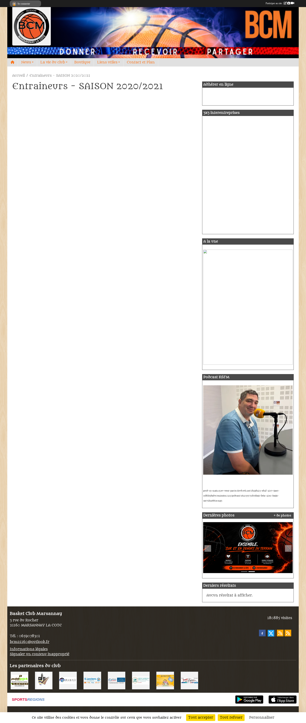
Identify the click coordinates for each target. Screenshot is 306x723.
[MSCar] (189, 680)
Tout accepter (200, 718)
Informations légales (29, 649)
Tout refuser (231, 718)
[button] (207, 549)
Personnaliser (261, 718)
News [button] (26, 62)
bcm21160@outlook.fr (29, 642)
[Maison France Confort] (117, 680)
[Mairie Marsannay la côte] (44, 680)
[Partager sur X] (271, 633)
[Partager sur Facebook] (262, 633)
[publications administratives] (248, 548)
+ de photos (282, 515)
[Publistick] (19, 680)
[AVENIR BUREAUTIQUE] (68, 680)
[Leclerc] (92, 680)
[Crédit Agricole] (141, 680)
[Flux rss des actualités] (280, 633)
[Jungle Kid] (165, 680)
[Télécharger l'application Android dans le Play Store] (249, 699)
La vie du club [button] (52, 62)
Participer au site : (275, 3)
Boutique (82, 62)
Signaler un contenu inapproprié (39, 654)
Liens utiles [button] (107, 62)
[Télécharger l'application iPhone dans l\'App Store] (283, 699)
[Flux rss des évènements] (288, 633)
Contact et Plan (141, 62)
